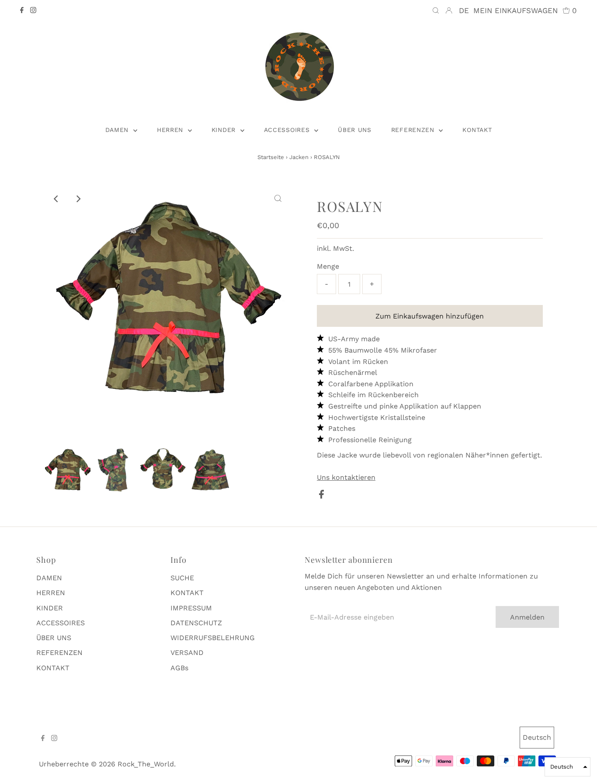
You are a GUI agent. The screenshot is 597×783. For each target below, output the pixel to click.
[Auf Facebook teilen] (321, 496)
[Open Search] (435, 10)
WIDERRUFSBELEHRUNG (212, 638)
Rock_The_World (146, 764)
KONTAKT (52, 668)
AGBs (179, 668)
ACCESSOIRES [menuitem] (288, 129)
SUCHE (182, 578)
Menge (328, 266)
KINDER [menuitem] (225, 129)
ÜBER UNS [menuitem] (354, 129)
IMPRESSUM (191, 608)
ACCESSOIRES (60, 623)
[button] (567, 766)
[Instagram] (33, 10)
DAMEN (49, 578)
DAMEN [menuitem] (118, 129)
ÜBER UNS (53, 638)
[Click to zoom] (278, 198)
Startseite (270, 157)
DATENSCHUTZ (196, 623)
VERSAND (187, 652)
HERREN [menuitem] (171, 129)
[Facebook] (22, 10)
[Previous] (56, 198)
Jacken (299, 157)
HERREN (50, 593)
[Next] (77, 198)
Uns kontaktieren (346, 477)
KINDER (49, 608)
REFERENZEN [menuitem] (414, 129)
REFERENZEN (59, 652)
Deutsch (537, 737)
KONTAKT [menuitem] (477, 129)
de (464, 10)
